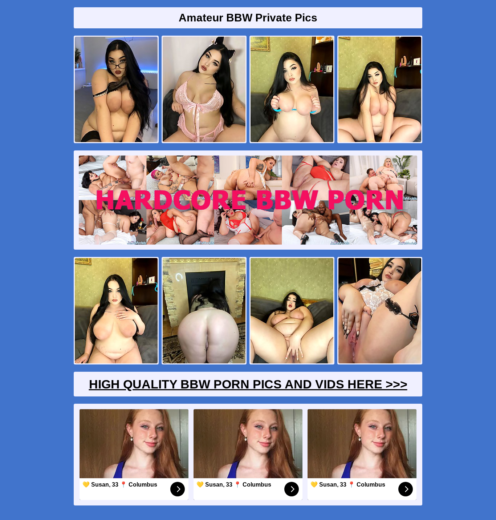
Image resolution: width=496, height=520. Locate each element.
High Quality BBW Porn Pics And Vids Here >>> (248, 384)
